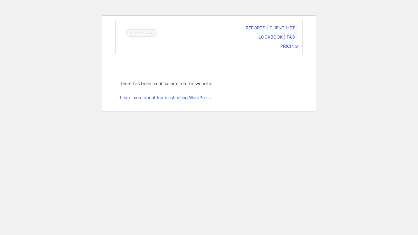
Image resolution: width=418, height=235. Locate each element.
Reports (255, 27)
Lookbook (271, 36)
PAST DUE (144, 33)
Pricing (289, 46)
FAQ (291, 36)
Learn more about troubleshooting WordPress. (166, 97)
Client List (282, 27)
